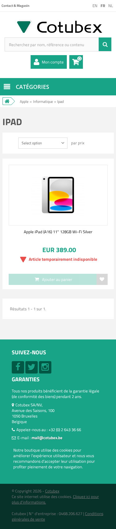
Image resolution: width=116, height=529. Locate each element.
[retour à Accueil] (6, 101)
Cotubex (52, 491)
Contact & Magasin (15, 5)
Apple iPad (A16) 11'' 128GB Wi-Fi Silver (58, 232)
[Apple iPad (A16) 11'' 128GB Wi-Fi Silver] (58, 195)
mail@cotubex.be (47, 438)
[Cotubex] (58, 26)
